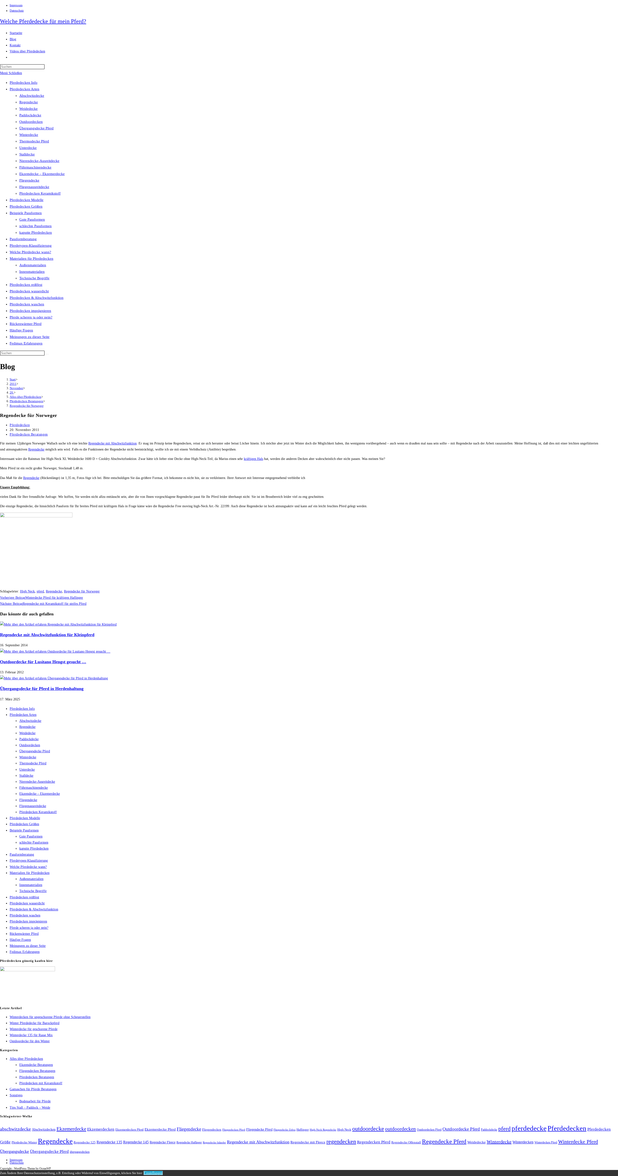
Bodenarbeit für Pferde (35, 1101)
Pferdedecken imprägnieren (30, 311)
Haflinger (302, 1129)
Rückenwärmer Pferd (26, 324)
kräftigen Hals (253, 459)
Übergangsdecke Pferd (36, 128)
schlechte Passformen (35, 226)
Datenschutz (17, 10)
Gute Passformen (32, 219)
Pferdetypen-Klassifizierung (31, 245)
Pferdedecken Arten (24, 89)
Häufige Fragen (21, 330)
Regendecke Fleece (163, 1142)
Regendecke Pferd (444, 1141)
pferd (40, 591)
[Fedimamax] (27, 970)
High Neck (27, 591)
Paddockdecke (30, 115)
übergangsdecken (80, 1152)
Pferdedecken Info (23, 83)
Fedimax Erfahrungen (26, 343)
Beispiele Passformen (26, 213)
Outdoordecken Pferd (429, 1129)
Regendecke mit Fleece (307, 1142)
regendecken (341, 1141)
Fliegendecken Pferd (233, 1129)
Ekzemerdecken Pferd (129, 1129)
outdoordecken (400, 1129)
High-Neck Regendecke (323, 1129)
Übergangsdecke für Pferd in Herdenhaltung (42, 688)
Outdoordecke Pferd (461, 1129)
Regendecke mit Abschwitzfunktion (112, 443)
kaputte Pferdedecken (35, 232)
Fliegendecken (211, 1129)
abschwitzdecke (15, 1129)
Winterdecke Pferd (578, 1142)
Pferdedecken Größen (26, 206)
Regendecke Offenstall (406, 1142)
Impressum (16, 5)
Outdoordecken (31, 122)
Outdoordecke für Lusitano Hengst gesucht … (43, 661)
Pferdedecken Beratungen (29, 434)
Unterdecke (28, 148)
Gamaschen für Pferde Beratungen (33, 1089)
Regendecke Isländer (214, 1142)
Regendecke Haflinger (189, 1142)
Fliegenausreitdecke (34, 187)
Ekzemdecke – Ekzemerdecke (42, 174)
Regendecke (28, 102)
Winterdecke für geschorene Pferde (33, 1029)
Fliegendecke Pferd (259, 1129)
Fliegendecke (29, 180)
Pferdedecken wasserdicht (29, 291)
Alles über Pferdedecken (26, 1059)
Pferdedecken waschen (27, 304)
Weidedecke (28, 109)
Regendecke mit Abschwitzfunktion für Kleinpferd (47, 634)
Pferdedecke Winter (24, 1142)
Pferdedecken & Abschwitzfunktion (36, 298)
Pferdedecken (20, 425)
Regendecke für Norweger (26, 406)
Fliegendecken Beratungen (37, 1071)
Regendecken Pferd (373, 1142)
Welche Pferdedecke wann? (30, 252)
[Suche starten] (47, 354)
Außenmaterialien (32, 265)
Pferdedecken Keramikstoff (40, 193)
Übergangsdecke (14, 1151)
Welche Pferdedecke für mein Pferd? (43, 21)
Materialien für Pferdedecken (31, 259)
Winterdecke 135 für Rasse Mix (31, 1035)
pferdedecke (529, 1128)
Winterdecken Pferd (545, 1142)
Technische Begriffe (34, 278)
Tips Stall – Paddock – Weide (30, 1107)
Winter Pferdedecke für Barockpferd (34, 1023)
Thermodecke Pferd (34, 141)
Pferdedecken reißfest (26, 285)
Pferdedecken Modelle (26, 200)
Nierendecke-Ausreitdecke (39, 161)
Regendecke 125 (85, 1142)
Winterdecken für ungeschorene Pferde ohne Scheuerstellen (50, 1017)
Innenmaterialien (32, 272)
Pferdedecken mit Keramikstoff (40, 1083)
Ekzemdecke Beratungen (36, 1065)
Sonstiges (16, 1095)
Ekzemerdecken (100, 1129)
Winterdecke (28, 135)
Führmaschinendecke (35, 167)
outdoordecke (368, 1128)
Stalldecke (27, 154)
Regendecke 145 (136, 1142)
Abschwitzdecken (44, 1129)
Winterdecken (523, 1142)
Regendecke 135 (109, 1142)
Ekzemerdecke (71, 1129)
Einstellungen (153, 1173)
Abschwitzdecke (31, 96)
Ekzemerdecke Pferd (160, 1129)
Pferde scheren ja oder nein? (31, 317)
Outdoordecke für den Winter (30, 1041)
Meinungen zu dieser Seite (29, 337)
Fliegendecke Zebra (284, 1129)
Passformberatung (23, 239)
